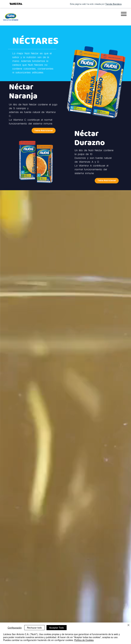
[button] (107, 180)
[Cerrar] (128, 625)
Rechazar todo (34, 627)
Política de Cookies (84, 640)
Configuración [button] (15, 627)
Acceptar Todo (56, 627)
